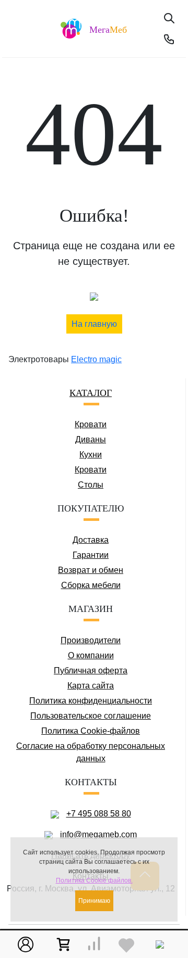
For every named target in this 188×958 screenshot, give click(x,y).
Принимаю (94, 900)
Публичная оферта (90, 670)
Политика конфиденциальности (90, 700)
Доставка (91, 539)
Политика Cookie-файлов (90, 730)
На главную (94, 324)
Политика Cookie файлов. (94, 880)
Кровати (91, 424)
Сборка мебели (91, 585)
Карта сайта (90, 685)
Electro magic (96, 359)
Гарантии (91, 555)
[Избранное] (126, 944)
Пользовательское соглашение (90, 715)
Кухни (90, 454)
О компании (91, 655)
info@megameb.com (98, 834)
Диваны (90, 439)
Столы (90, 484)
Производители (91, 640)
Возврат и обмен (90, 570)
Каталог (90, 393)
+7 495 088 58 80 (98, 813)
